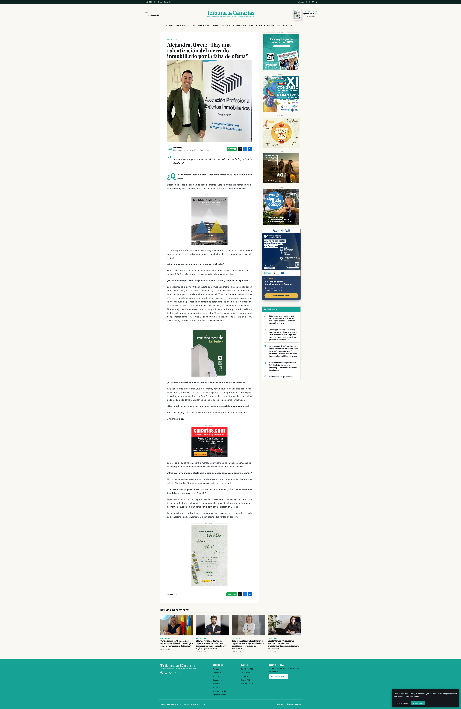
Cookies (298, 704)
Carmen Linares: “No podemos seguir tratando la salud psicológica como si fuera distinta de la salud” (176, 643)
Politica (191, 26)
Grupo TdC (245, 680)
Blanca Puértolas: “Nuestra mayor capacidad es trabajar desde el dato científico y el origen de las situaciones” (248, 645)
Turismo (215, 26)
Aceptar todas (418, 703)
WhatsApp (232, 149)
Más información (412, 696)
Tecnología (203, 26)
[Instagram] (313, 2)
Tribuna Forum (247, 684)
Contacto (167, 2)
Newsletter (158, 2)
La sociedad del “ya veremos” (281, 377)
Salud (292, 26)
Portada (169, 26)
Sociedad (226, 26)
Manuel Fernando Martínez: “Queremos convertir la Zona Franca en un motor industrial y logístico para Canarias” (211, 645)
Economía (180, 26)
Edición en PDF (247, 669)
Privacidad (289, 704)
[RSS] (179, 673)
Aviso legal (280, 704)
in (250, 149)
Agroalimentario (257, 26)
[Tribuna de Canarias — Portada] (230, 14)
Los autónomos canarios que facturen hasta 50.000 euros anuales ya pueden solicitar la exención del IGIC (282, 319)
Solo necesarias (402, 703)
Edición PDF (148, 2)
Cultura (271, 26)
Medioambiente (239, 26)
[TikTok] (316, 2)
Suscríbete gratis (278, 677)
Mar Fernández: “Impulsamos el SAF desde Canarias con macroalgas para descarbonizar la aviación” (283, 366)
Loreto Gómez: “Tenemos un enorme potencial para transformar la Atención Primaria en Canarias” (283, 645)
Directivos (282, 26)
